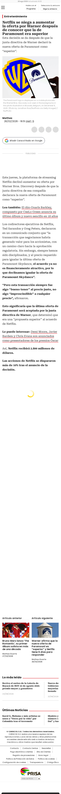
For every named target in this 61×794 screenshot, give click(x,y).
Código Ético (53, 762)
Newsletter (46, 748)
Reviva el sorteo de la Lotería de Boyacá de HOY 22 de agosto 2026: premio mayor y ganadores (21, 686)
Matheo (7, 118)
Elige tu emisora (50, 9)
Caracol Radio (14, 7)
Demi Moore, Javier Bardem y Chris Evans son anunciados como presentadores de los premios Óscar (30, 336)
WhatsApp (56, 130)
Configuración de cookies (14, 762)
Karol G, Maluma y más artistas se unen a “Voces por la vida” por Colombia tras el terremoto (21, 718)
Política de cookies (46, 759)
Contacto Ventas (30, 748)
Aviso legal (43, 755)
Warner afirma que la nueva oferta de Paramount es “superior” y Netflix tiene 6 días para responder (45, 647)
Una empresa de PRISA (30, 771)
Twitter (41, 130)
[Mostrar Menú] (3, 7)
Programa (31, 9)
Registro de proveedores (24, 755)
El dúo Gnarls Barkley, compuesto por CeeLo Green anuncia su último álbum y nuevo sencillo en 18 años (30, 212)
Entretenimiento (15, 16)
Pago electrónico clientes (21, 752)
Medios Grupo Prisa (30, 778)
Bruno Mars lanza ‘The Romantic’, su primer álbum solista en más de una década (15, 645)
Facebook (34, 130)
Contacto (14, 748)
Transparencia (36, 762)
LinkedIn (49, 130)
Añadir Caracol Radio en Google (26, 140)
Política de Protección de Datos (20, 759)
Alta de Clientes (44, 752)
